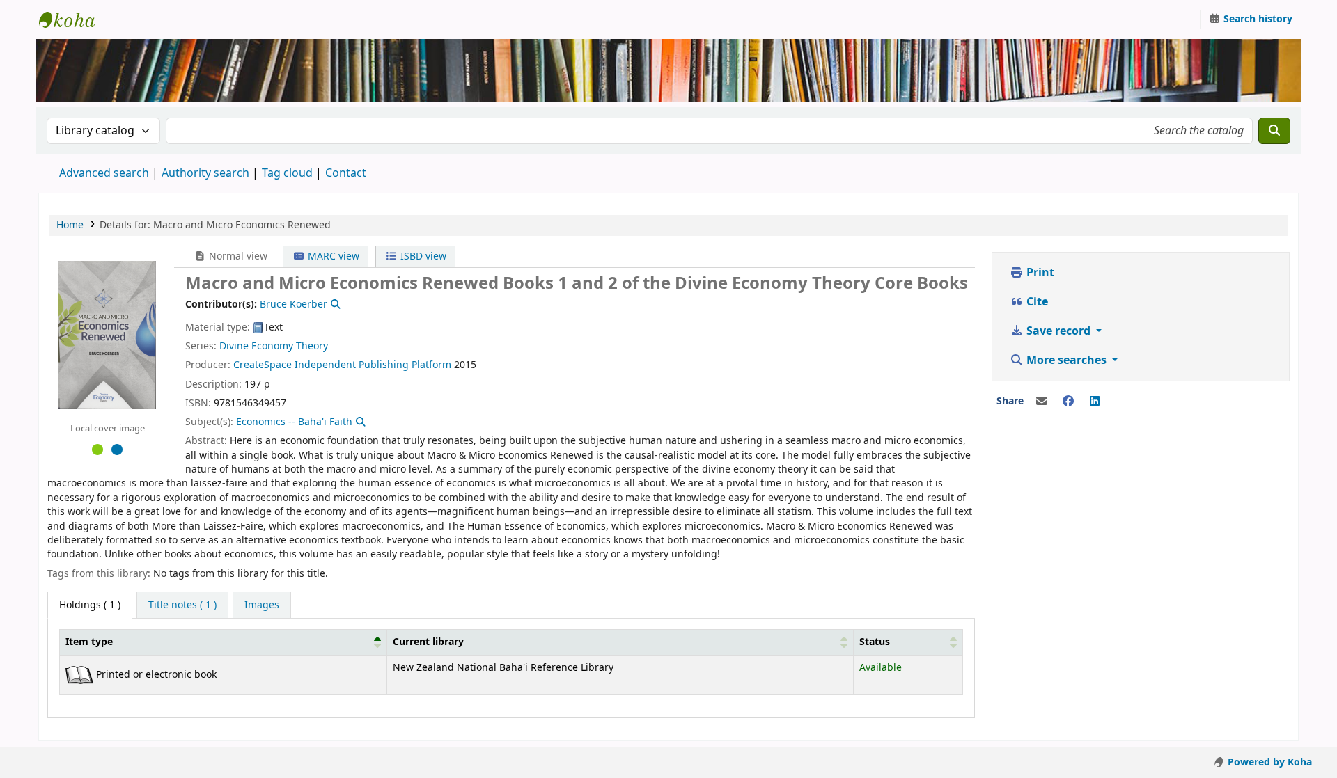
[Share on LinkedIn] (1094, 401)
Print (1039, 272)
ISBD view (422, 256)
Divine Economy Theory (273, 346)
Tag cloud (287, 173)
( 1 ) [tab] (89, 605)
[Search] (1274, 131)
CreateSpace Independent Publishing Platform (342, 365)
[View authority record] (334, 304)
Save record (1058, 331)
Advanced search (104, 173)
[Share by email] (1042, 401)
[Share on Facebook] (1068, 401)
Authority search (205, 173)
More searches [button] (1066, 360)
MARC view (332, 256)
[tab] (182, 605)
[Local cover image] (107, 334)
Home (70, 225)
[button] (377, 642)
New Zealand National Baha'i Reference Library (74, 19)
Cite (1036, 302)
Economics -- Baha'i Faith (294, 422)
